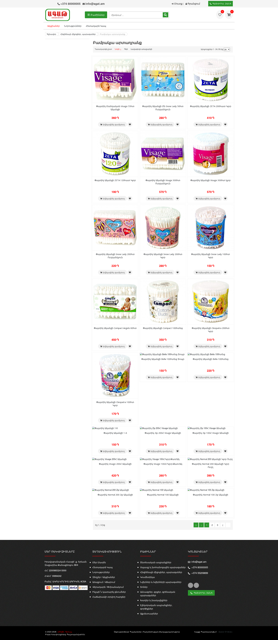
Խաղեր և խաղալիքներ (153, 600)
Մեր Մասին (99, 562)
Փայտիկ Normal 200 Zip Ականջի (115, 494)
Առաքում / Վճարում (103, 581)
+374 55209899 (199, 572)
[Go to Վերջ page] (228, 524)
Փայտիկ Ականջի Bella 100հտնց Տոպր (162, 359)
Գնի (126, 49)
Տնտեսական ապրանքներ (155, 562)
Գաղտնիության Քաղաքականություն (161, 631)
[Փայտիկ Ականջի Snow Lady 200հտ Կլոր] (163, 227)
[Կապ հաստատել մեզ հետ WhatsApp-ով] (53, 4)
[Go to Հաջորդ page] (222, 524)
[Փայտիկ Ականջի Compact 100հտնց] (163, 301)
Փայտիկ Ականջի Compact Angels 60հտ (115, 328)
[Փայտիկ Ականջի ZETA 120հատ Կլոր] (115, 153)
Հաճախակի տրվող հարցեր (108, 596)
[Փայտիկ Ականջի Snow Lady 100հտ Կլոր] (211, 227)
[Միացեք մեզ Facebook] (190, 585)
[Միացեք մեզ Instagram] (196, 585)
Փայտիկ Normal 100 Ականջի (163, 494)
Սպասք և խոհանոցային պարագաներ (163, 567)
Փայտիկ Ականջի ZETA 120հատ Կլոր (115, 180)
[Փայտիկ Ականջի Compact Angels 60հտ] (115, 301)
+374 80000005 (70, 3)
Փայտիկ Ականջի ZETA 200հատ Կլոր (210, 106)
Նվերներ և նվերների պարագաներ (160, 581)
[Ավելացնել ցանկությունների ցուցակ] (129, 124)
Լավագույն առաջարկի (141, 49)
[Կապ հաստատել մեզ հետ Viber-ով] (48, 4)
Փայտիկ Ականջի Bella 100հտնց (210, 359)
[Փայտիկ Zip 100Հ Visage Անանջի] (207, 427)
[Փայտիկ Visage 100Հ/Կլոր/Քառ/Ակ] (160, 458)
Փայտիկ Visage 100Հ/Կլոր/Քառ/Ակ (162, 463)
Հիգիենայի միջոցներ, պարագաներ (161, 572)
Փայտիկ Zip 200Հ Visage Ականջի (163, 432)
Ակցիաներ (53, 25)
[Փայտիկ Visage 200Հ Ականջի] (109, 458)
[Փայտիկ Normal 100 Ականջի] (156, 489)
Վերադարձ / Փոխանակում (108, 586)
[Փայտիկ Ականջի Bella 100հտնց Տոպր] (162, 353)
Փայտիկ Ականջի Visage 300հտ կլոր (210, 180)
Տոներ (144, 586)
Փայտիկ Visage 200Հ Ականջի (115, 463)
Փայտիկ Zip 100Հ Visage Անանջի (210, 432)
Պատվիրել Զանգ (221, 3)
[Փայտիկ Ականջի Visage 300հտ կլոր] (211, 153)
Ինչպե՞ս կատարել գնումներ (109, 591)
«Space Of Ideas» (225, 631)
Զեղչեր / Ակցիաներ (103, 577)
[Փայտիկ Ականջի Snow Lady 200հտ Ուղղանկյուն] (115, 227)
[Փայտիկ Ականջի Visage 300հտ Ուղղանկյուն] (163, 153)
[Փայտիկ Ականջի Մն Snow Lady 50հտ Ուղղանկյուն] (163, 79)
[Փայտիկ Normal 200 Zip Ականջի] (110, 489)
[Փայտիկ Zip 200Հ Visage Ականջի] (159, 427)
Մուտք (178, 3)
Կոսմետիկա (147, 577)
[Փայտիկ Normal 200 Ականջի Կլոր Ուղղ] (210, 458)
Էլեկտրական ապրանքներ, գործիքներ (156, 607)
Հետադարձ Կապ (96, 25)
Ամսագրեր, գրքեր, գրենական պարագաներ (157, 593)
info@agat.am (95, 3)
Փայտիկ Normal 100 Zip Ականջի (210, 494)
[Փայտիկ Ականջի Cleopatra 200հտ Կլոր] (211, 301)
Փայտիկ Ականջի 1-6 (115, 432)
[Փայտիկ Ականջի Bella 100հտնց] (206, 353)
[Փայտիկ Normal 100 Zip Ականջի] (206, 489)
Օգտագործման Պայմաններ (128, 631)
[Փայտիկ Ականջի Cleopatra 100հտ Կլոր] (115, 375)
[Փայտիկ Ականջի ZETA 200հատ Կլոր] (211, 79)
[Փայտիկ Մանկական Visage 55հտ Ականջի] (115, 79)
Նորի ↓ (118, 49)
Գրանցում (193, 3)
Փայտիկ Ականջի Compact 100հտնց (163, 328)
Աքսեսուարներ (149, 613)
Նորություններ (73, 25)
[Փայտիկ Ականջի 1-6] (105, 427)
